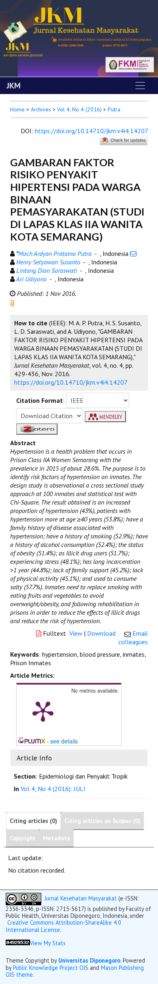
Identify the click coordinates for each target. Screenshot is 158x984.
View (75, 633)
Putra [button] (114, 109)
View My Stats (48, 943)
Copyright (23, 838)
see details (64, 741)
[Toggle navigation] (140, 85)
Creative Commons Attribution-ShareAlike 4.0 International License (63, 926)
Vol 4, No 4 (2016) (79, 109)
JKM (13, 85)
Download (101, 633)
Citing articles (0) (33, 821)
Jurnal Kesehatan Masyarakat (81, 898)
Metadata (56, 838)
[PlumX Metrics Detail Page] (43, 711)
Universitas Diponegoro (89, 960)
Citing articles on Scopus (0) (102, 821)
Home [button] (17, 109)
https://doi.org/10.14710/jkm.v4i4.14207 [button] (71, 382)
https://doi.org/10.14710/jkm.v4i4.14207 (91, 131)
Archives (41, 109)
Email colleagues (133, 637)
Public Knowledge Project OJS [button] (50, 967)
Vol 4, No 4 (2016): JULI (53, 789)
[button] (12, 302)
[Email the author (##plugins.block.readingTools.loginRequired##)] (133, 253)
